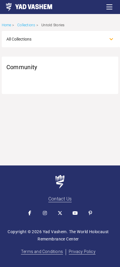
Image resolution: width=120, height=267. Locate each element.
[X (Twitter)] (60, 213)
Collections (26, 25)
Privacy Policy (82, 251)
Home (6, 25)
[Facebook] (30, 213)
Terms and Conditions (42, 251)
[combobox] (54, 39)
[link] (26, 7)
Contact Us (60, 199)
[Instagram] (45, 213)
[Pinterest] (90, 213)
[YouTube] (75, 213)
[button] (109, 7)
